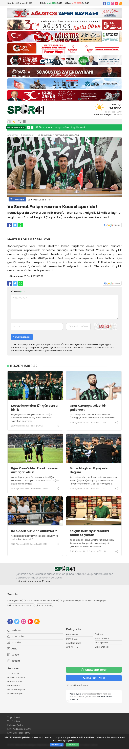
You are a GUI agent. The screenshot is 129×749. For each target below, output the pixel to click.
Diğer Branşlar (102, 646)
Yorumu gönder (21, 337)
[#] (64, 568)
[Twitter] (108, 3)
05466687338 (95, 678)
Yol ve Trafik (13, 673)
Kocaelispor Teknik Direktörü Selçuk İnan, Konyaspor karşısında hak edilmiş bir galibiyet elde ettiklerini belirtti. (92, 543)
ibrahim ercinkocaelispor (21, 605)
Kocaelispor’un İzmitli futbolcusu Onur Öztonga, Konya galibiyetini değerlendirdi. (93, 416)
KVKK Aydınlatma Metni (19, 728)
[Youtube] (116, 3)
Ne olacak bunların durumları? (34, 531)
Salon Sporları (102, 638)
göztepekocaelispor (71, 600)
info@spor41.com (79, 685)
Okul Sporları (101, 642)
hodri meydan (44, 605)
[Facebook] (104, 3)
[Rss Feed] (120, 3)
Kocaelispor (27, 135)
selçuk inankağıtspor (95, 600)
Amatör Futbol (73, 643)
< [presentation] (28, 127)
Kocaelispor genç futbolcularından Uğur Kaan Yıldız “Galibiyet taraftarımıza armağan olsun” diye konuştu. (35, 480)
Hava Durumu (14, 681)
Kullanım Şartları (15, 725)
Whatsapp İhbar (95, 670)
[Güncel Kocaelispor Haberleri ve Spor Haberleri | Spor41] (25, 109)
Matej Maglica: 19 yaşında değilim (89, 470)
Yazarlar (16, 642)
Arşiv (14, 648)
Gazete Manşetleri (16, 689)
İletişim (15, 660)
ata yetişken (15, 600)
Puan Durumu (14, 685)
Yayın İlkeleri (13, 717)
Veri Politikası (13, 721)
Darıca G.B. (72, 638)
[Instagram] (112, 3)
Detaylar (55, 744)
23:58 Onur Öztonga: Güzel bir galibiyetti (60, 127)
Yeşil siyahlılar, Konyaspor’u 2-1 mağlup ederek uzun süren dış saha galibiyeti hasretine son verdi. (32, 418)
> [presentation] (32, 127)
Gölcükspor (72, 647)
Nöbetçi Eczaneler (16, 677)
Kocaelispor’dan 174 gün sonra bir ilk (34, 407)
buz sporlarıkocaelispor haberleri (41, 600)
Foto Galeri (18, 636)
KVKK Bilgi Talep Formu (18, 732)
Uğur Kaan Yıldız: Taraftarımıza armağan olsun (34, 470)
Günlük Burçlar (15, 693)
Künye (15, 654)
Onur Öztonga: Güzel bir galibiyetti (88, 407)
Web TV (16, 630)
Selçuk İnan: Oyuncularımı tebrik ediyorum (89, 533)
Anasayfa (12, 135)
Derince (99, 634)
